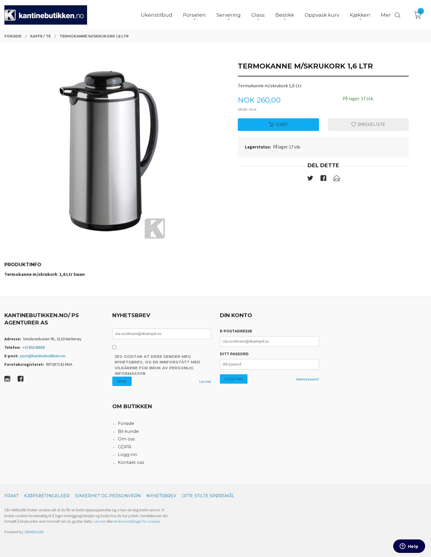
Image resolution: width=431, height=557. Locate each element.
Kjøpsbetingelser (46, 495)
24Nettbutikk (34, 531)
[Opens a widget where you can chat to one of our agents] (409, 546)
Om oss (126, 439)
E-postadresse (236, 331)
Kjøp (282, 124)
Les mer (205, 381)
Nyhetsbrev (161, 495)
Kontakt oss (131, 462)
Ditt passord (234, 354)
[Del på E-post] (336, 179)
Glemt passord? (307, 379)
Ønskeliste (371, 124)
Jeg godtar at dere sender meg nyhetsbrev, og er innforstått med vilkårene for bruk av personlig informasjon (157, 365)
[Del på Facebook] (323, 179)
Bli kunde (128, 431)
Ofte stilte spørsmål (208, 495)
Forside (126, 423)
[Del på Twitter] (310, 179)
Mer (386, 15)
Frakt (11, 495)
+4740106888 (33, 347)
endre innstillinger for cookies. (137, 521)
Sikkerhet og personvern (108, 495)
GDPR (124, 447)
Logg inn (127, 454)
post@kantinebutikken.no (42, 355)
